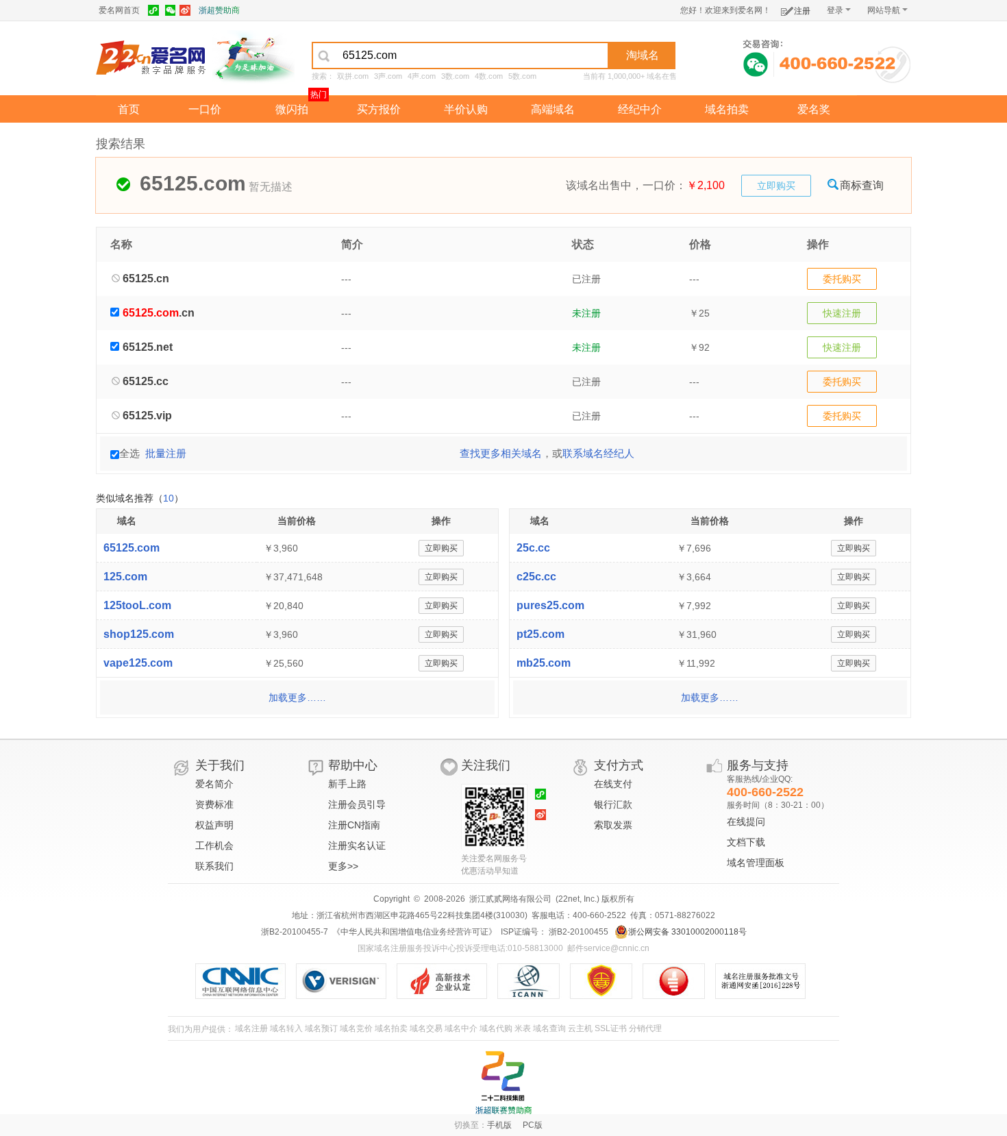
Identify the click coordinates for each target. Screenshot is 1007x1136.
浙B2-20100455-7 (294, 932)
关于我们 (220, 765)
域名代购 (496, 1028)
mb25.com (544, 663)
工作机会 (214, 845)
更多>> (343, 866)
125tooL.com (137, 605)
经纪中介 (640, 109)
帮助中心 (352, 765)
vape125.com (138, 663)
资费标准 (214, 804)
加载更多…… (297, 697)
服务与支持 (757, 765)
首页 (129, 109)
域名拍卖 (727, 109)
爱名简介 (214, 783)
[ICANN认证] (534, 981)
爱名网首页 (119, 10)
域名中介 (461, 1028)
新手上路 (347, 783)
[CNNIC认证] (245, 981)
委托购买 (842, 278)
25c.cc (533, 548)
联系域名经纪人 (598, 453)
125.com (125, 576)
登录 (835, 10)
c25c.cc (536, 576)
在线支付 (613, 783)
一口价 (204, 109)
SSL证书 (611, 1028)
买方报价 (379, 109)
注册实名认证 (357, 845)
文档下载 (746, 842)
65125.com (131, 548)
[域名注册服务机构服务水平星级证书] (680, 981)
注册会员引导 (357, 804)
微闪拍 (291, 109)
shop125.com (138, 634)
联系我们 (214, 866)
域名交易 (426, 1028)
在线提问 (746, 821)
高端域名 (553, 109)
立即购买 (776, 185)
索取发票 (613, 824)
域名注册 (251, 1028)
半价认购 (466, 109)
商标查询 (862, 185)
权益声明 (214, 824)
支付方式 (618, 765)
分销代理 (645, 1028)
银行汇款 (613, 804)
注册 (802, 11)
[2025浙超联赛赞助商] (503, 1082)
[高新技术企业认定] (447, 981)
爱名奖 (813, 109)
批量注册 (165, 453)
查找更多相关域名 (501, 453)
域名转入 (286, 1028)
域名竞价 (356, 1028)
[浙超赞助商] (253, 56)
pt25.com (540, 634)
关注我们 (485, 765)
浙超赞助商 (219, 10)
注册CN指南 (354, 824)
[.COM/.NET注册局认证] (346, 981)
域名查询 (549, 1028)
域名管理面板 (755, 862)
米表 (522, 1028)
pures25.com (550, 605)
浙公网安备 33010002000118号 (687, 932)
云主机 (580, 1028)
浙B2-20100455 (577, 932)
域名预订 (321, 1028)
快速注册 (842, 313)
